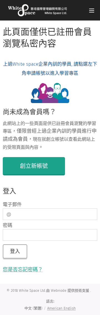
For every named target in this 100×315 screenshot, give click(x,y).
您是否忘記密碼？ (23, 270)
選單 (91, 10)
